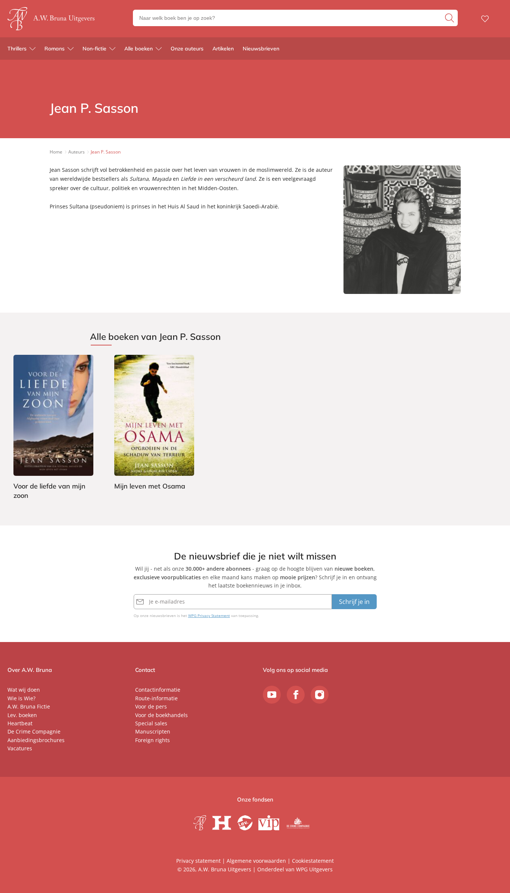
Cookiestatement (313, 860)
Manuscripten (152, 731)
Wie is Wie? (21, 698)
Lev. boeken (22, 715)
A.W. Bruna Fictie (28, 706)
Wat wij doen (23, 689)
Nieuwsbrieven (261, 48)
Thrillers (17, 48)
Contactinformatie (157, 689)
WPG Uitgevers (314, 869)
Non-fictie (94, 48)
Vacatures (19, 748)
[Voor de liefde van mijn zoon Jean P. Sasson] (53, 428)
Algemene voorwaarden (256, 860)
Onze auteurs (187, 48)
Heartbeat (19, 723)
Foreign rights (152, 740)
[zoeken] (450, 18)
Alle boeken (138, 48)
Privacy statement (198, 860)
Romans (54, 48)
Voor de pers (151, 706)
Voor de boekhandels (161, 715)
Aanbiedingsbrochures (36, 740)
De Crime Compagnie (33, 731)
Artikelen (223, 48)
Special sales (151, 723)
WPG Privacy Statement (209, 615)
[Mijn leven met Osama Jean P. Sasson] (154, 424)
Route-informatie (156, 698)
